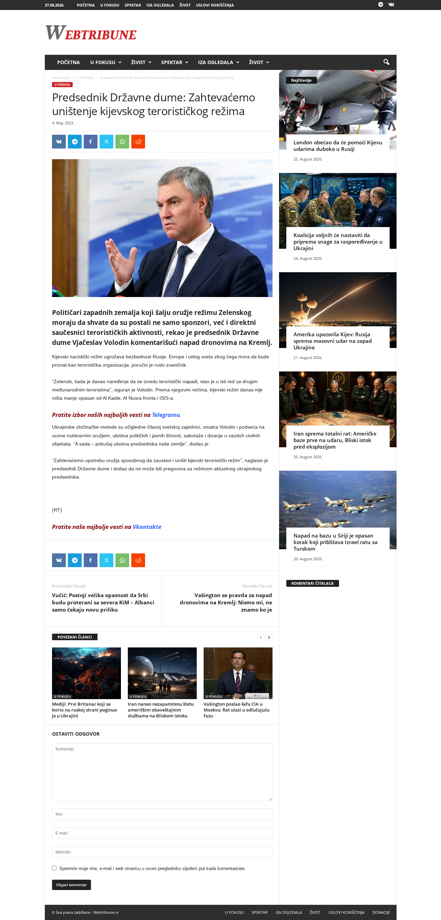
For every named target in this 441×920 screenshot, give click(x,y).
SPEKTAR (133, 5)
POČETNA (86, 5)
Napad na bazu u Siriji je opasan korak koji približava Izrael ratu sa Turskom (336, 542)
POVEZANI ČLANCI (75, 637)
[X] (106, 142)
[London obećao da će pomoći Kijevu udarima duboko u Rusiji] (338, 110)
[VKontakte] (391, 5)
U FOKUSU (109, 5)
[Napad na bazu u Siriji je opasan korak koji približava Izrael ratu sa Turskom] (338, 510)
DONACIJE (381, 912)
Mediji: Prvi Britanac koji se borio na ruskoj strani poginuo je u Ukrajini (84, 710)
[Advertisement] (271, 32)
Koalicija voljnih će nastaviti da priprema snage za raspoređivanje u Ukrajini (338, 242)
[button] (386, 62)
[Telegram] (381, 5)
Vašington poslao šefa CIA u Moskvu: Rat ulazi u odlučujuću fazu (236, 710)
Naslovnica (61, 77)
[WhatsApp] (122, 142)
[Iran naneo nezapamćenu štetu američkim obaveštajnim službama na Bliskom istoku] (162, 673)
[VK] (59, 142)
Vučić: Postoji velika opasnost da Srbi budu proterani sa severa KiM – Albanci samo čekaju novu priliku (103, 602)
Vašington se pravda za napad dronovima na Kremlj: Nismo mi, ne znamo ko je (226, 602)
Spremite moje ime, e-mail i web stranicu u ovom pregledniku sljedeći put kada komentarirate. (152, 868)
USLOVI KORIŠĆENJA (215, 5)
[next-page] (269, 637)
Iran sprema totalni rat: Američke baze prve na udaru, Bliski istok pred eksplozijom (335, 440)
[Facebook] (91, 142)
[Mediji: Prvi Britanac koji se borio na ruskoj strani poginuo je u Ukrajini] (86, 673)
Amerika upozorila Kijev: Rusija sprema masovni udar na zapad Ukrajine (333, 341)
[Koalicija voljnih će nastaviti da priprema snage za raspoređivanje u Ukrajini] (338, 211)
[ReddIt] (138, 142)
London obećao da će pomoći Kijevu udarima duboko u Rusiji (338, 145)
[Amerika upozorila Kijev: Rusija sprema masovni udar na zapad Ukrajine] (338, 310)
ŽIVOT (185, 5)
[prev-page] (260, 637)
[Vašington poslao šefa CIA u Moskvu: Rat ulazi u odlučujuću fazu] (238, 673)
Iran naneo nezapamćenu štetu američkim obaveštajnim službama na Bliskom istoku (161, 710)
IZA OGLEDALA (160, 5)
